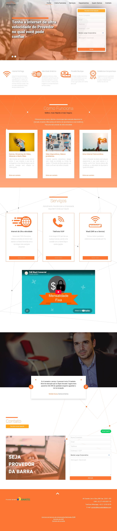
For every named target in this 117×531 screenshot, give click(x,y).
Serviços (72, 3)
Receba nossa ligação (91, 11)
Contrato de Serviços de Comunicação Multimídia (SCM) (59, 517)
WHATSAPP (106, 431)
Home (49, 3)
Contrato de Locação (58, 521)
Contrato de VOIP (58, 519)
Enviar (91, 49)
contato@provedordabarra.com (101, 507)
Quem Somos (97, 3)
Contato (108, 3)
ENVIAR (90, 478)
